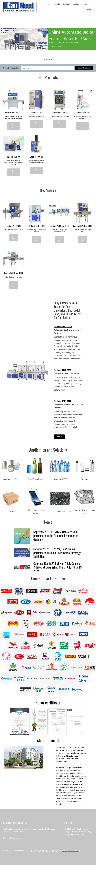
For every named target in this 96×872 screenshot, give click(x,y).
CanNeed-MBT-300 (13, 157)
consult (59, 437)
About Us (88, 4)
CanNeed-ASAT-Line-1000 (82, 226)
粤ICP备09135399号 (71, 851)
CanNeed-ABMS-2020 (63, 326)
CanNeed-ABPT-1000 (13, 226)
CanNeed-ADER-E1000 (36, 226)
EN (90, 10)
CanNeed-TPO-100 (36, 157)
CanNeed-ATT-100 (36, 112)
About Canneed (48, 740)
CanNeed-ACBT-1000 (62, 401)
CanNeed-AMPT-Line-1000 (59, 226)
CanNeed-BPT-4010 (59, 112)
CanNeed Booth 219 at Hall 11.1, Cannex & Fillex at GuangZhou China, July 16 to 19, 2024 (57, 567)
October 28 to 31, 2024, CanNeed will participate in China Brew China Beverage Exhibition (57, 552)
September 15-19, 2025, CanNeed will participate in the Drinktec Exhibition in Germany (55, 535)
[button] (44, 59)
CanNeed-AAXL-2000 (62, 370)
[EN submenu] (92, 9)
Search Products (84, 68)
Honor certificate (48, 703)
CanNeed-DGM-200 (82, 112)
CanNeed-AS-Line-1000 (13, 112)
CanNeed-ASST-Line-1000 (13, 273)
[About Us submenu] (92, 4)
